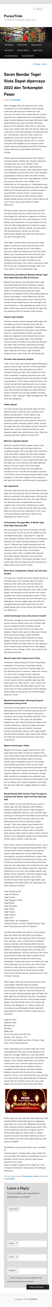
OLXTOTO (33, 1299)
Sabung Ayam (36, 44)
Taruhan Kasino (23, 50)
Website (12, 1270)
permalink (11, 1178)
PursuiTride (13, 16)
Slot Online (9, 50)
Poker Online (22, 44)
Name (13, 1243)
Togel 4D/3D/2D (28, 56)
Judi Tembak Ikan (11, 56)
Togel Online (37, 50)
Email (13, 1257)
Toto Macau (9, 44)
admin (36, 1176)
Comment (14, 1209)
